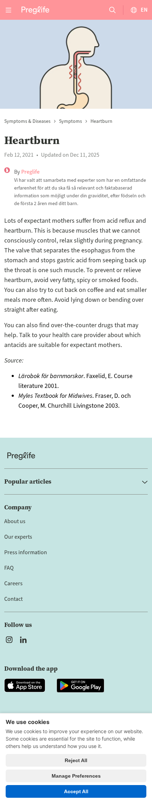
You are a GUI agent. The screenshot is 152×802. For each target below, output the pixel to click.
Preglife (30, 172)
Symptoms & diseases (27, 121)
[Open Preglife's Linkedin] (25, 640)
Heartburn (101, 121)
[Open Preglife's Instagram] (9, 640)
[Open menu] (8, 10)
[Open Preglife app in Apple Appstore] (24, 685)
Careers (13, 583)
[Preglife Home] (35, 10)
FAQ (9, 568)
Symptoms (70, 121)
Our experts (18, 537)
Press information (25, 552)
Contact (13, 599)
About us (14, 521)
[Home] (76, 456)
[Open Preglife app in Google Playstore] (80, 685)
